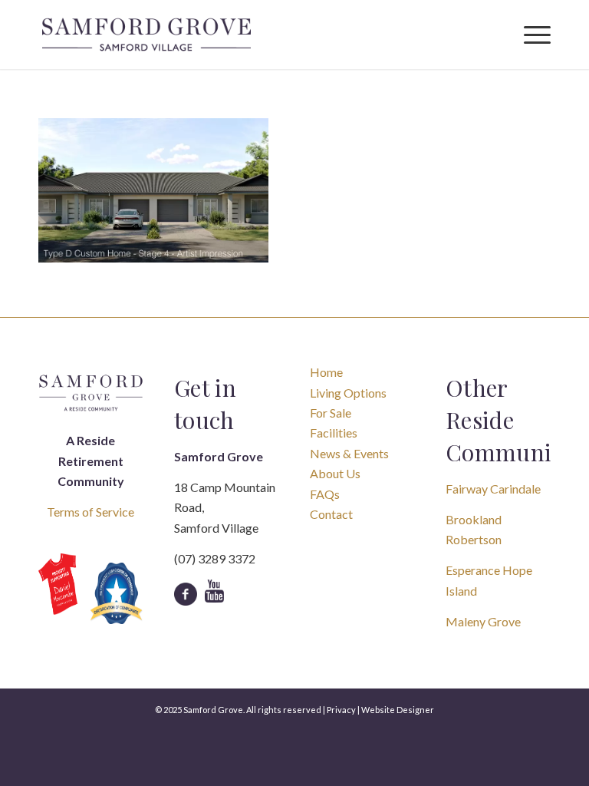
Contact (331, 514)
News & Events (349, 453)
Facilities (333, 432)
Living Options (348, 392)
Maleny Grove (483, 621)
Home (326, 372)
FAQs (325, 494)
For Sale (330, 412)
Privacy (341, 710)
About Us (335, 473)
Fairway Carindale (493, 488)
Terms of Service (90, 511)
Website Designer (397, 710)
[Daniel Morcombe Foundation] (57, 584)
